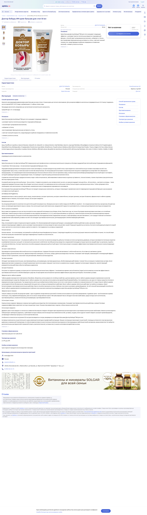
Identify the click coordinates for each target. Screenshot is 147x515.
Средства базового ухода (12, 15)
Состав (121, 107)
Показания (122, 104)
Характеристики (10, 78)
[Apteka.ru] (7, 6)
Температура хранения (126, 119)
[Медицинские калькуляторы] (144, 26)
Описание (122, 113)
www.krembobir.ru (9, 362)
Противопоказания (124, 110)
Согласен (106, 511)
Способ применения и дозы (127, 101)
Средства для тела (22, 15)
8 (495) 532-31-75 (9, 369)
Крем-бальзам (65, 91)
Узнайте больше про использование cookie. (49, 512)
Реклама (138, 373)
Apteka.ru (22, 408)
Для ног (138, 91)
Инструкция (25, 78)
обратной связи (43, 403)
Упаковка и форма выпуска (127, 116)
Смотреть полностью (18, 96)
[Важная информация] (144, 30)
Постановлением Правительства (92, 411)
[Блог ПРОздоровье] (144, 21)
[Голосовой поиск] (94, 6)
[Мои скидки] (144, 17)
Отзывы (37, 78)
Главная (3, 15)
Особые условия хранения (127, 122)
